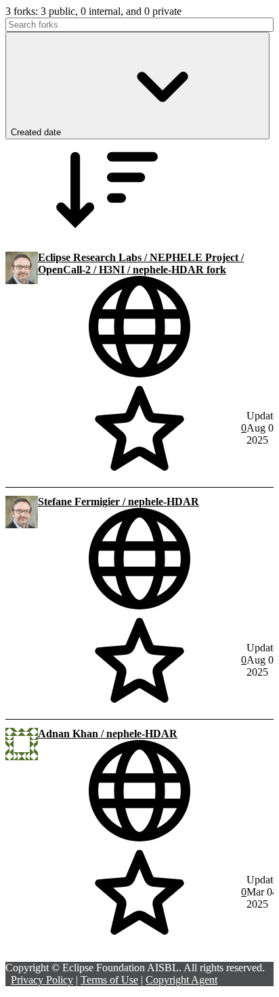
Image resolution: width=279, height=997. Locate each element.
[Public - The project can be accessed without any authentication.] (139, 326)
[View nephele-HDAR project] (21, 524)
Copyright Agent (181, 980)
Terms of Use (109, 980)
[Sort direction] (107, 237)
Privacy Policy (42, 980)
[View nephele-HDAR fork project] (21, 280)
